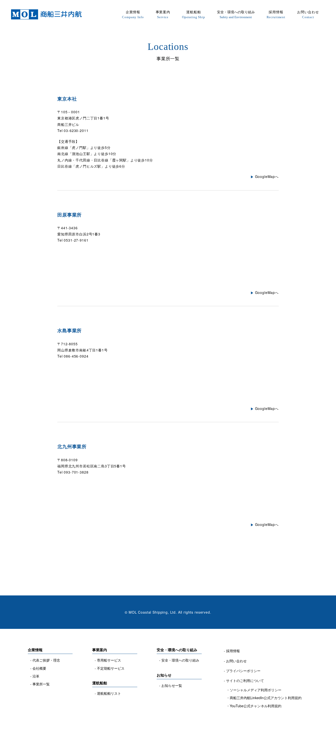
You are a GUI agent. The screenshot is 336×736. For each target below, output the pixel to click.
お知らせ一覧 (171, 685)
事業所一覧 (41, 683)
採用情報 (276, 14)
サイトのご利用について (245, 680)
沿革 (35, 676)
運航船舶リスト (109, 693)
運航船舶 (193, 14)
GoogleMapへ (267, 176)
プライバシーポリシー (243, 670)
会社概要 (39, 668)
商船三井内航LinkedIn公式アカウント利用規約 (266, 697)
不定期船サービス (110, 668)
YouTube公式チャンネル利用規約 (255, 705)
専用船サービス (109, 660)
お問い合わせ (308, 14)
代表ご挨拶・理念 (46, 660)
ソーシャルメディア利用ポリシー (255, 689)
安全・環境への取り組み (236, 14)
